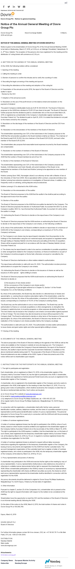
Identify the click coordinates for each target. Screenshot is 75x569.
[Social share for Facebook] (4, 7)
